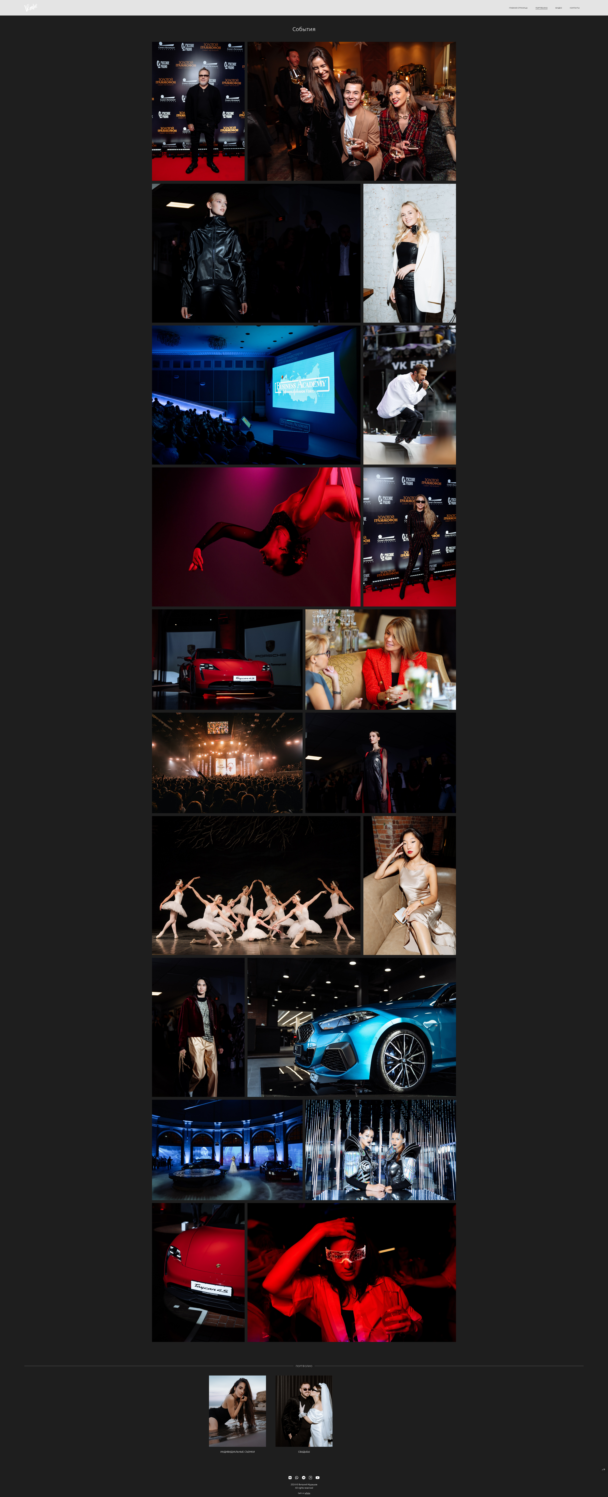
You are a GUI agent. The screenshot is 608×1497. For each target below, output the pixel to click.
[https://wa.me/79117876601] (296, 1477)
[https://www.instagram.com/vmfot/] (310, 1477)
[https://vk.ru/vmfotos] (290, 1477)
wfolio (307, 1493)
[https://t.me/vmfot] (303, 1477)
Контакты (575, 7)
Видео (558, 7)
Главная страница (518, 7)
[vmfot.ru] (31, 8)
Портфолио (541, 7)
